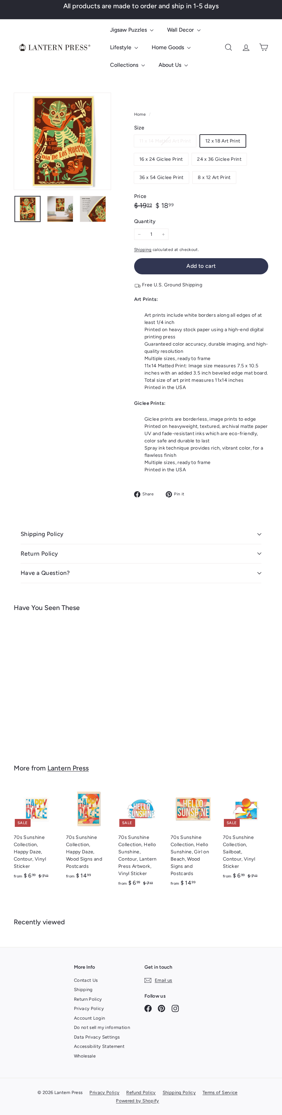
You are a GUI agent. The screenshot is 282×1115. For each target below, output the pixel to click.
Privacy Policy (89, 1008)
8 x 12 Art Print (214, 177)
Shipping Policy (42, 533)
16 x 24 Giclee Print (161, 159)
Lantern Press (68, 768)
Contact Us (86, 980)
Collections (125, 65)
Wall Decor (181, 30)
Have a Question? (45, 572)
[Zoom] (62, 141)
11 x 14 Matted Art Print (167, 142)
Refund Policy (141, 1092)
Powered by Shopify (137, 1100)
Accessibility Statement (99, 1046)
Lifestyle (121, 47)
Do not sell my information (102, 1027)
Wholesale (85, 1056)
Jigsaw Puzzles (129, 30)
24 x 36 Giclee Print (219, 159)
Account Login (89, 1018)
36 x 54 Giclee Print (161, 177)
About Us (171, 65)
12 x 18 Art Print (222, 141)
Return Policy (39, 553)
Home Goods (168, 47)
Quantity (145, 221)
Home (140, 114)
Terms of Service (220, 1092)
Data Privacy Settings (97, 1037)
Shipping (143, 249)
